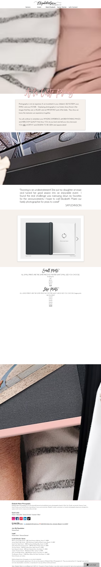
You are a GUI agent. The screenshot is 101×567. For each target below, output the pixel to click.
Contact (34, 514)
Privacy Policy (15, 535)
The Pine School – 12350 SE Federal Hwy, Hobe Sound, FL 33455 (28, 547)
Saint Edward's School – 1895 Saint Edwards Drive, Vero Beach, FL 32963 (30, 549)
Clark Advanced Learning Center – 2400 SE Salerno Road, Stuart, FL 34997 (30, 545)
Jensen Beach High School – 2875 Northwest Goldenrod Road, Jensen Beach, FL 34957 (33, 542)
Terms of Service (24, 535)
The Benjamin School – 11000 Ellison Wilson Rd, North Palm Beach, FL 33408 (30, 554)
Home (13, 514)
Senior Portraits (27, 514)
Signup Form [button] (15, 530)
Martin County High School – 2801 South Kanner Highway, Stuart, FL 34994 (30, 540)
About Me (19, 514)
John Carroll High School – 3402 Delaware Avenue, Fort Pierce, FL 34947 (30, 552)
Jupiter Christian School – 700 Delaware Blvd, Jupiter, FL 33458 (27, 550)
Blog (39, 514)
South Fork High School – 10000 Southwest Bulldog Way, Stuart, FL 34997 (30, 544)
